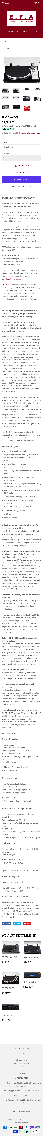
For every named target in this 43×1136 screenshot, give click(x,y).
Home (4, 41)
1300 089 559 (24, 1095)
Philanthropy (21, 1060)
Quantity (5, 153)
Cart (39, 3)
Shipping (21, 1070)
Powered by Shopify (20, 1123)
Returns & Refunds (21, 1067)
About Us (21, 1053)
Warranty (7, 284)
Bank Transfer (21, 1057)
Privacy (13, 1111)
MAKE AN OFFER (21, 172)
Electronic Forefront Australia (23, 1120)
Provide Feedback (21, 1063)
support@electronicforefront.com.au (24, 1090)
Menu (7, 3)
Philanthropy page (12, 279)
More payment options (21, 186)
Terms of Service (24, 1111)
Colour (4, 142)
